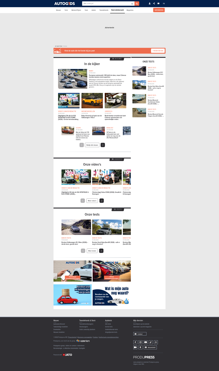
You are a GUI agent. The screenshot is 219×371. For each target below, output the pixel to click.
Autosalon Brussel (59, 324)
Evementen (57, 329)
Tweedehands (103, 10)
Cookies (95, 337)
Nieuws (58, 10)
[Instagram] (140, 342)
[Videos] (135, 347)
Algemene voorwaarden (84, 337)
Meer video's (92, 200)
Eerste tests (109, 326)
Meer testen (92, 250)
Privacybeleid (72, 337)
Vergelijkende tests (111, 332)
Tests (66, 10)
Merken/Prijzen (76, 10)
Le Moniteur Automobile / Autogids (74, 348)
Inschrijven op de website (141, 324)
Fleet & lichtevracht (117, 10)
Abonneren (159, 10)
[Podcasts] (140, 347)
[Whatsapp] (156, 342)
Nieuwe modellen (59, 332)
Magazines (130, 10)
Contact (140, 334)
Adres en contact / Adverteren (75, 345)
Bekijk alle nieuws (92, 145)
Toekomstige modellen (60, 326)
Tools (86, 10)
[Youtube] (146, 342)
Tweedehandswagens (86, 324)
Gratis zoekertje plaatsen (87, 329)
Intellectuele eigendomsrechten (109, 337)
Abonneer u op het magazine (142, 326)
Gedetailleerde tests (111, 329)
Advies (94, 10)
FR (164, 3)
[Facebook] (135, 342)
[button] (103, 145)
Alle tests (108, 324)
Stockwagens (83, 326)
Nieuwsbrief (151, 347)
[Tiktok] (151, 342)
